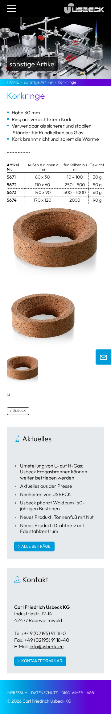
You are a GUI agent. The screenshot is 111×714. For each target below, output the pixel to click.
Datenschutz (44, 692)
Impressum (17, 692)
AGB (90, 692)
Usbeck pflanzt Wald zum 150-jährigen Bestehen (52, 505)
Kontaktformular (41, 661)
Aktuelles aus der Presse (46, 486)
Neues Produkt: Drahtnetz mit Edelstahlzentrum (52, 528)
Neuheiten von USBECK (45, 494)
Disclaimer (72, 692)
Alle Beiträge (36, 546)
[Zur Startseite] (84, 14)
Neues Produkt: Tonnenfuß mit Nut (57, 517)
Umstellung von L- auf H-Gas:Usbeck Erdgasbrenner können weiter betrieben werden (53, 471)
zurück (19, 411)
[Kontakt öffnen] (103, 357)
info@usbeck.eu (47, 646)
